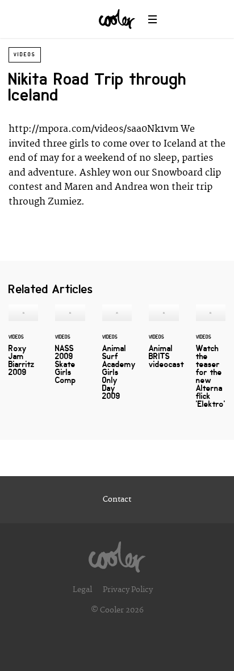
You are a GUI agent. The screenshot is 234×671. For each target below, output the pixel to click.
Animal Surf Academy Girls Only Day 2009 (117, 359)
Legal (82, 589)
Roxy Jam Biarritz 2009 (23, 347)
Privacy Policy (128, 589)
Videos (25, 54)
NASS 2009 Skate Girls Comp (70, 351)
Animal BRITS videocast (163, 343)
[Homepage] (117, 554)
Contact (117, 499)
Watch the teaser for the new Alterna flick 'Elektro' (210, 363)
